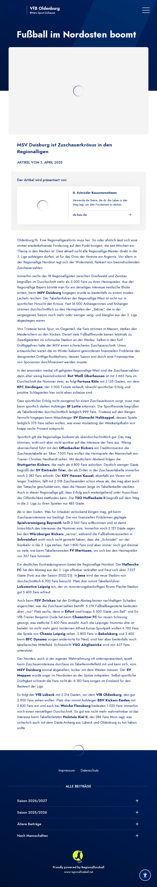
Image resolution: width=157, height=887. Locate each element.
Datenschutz (90, 770)
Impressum (66, 770)
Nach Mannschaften (32, 835)
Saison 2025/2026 (32, 812)
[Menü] (146, 10)
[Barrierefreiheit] (145, 875)
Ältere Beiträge (29, 824)
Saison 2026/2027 (32, 800)
